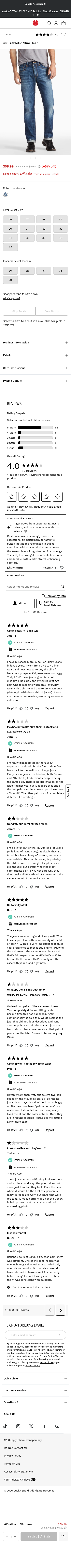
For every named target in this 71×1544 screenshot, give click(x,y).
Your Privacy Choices (17, 1479)
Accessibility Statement (18, 1471)
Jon (9, 636)
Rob (9, 910)
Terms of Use (46, 1362)
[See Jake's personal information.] (16, 736)
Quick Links (11, 1378)
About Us (9, 1414)
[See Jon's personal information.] (15, 636)
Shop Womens (50, 11)
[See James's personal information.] (19, 829)
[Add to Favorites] (63, 1536)
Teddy (11, 1153)
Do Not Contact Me (15, 1448)
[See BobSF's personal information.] (18, 1238)
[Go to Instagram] (18, 1426)
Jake (10, 737)
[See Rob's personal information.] (15, 910)
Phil (9, 1069)
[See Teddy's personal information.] (18, 1153)
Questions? (11, 1402)
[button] (49, 23)
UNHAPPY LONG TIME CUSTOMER (28, 995)
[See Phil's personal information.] (15, 1068)
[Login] (56, 23)
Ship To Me (19, 311)
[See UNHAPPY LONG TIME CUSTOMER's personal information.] (53, 994)
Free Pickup (52, 311)
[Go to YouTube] (57, 1426)
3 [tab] (40, 158)
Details (37, 11)
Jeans (8, 34)
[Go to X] (31, 1426)
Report (49, 708)
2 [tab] (38, 15)
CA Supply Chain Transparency (23, 1440)
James (11, 829)
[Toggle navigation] (6, 23)
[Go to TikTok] (5, 1426)
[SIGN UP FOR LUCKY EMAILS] (58, 1335)
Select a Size (39, 1536)
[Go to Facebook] (44, 1426)
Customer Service (15, 1390)
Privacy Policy (32, 1365)
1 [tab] (33, 15)
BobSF (11, 1238)
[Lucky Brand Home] (36, 23)
